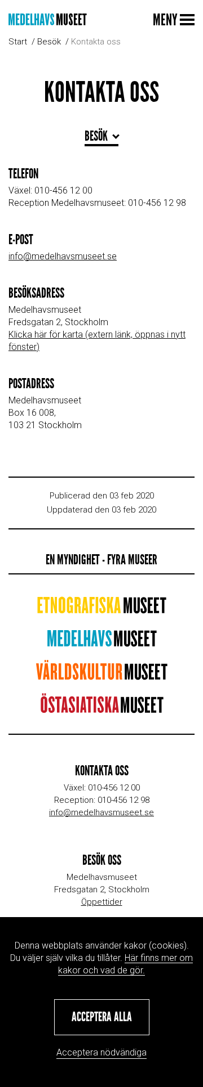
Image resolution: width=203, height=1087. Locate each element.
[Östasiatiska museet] (102, 708)
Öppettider (101, 902)
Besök (49, 42)
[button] (101, 1017)
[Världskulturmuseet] (101, 675)
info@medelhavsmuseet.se (62, 256)
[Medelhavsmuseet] (47, 19)
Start (17, 42)
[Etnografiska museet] (101, 609)
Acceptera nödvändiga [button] (101, 1052)
